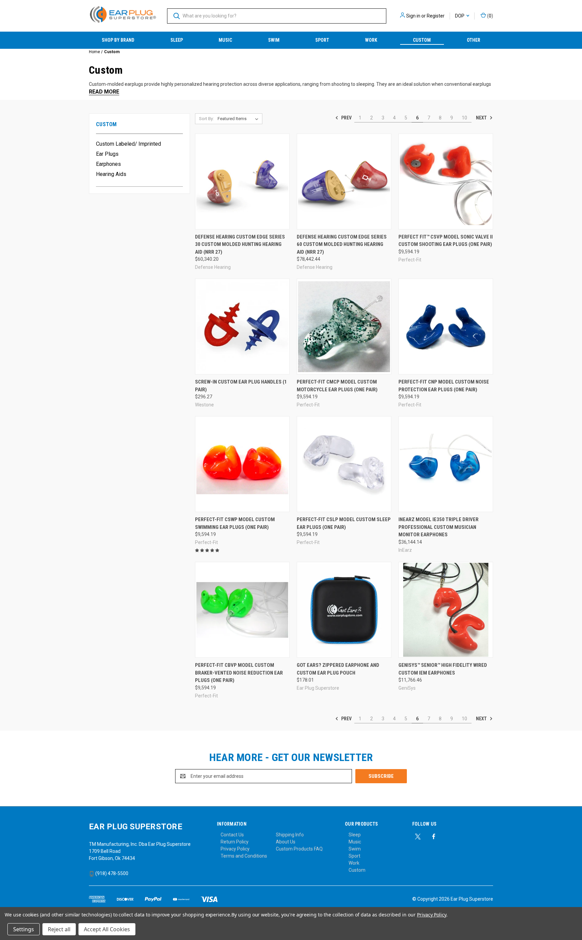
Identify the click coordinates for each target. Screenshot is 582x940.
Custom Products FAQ (299, 849)
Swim (274, 40)
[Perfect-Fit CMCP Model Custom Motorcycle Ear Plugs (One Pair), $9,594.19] (344, 326)
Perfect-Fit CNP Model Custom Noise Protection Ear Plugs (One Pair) (443, 386)
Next (482, 117)
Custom (422, 40)
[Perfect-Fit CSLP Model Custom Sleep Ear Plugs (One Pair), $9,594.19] (344, 464)
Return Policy (235, 841)
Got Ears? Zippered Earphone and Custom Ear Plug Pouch (338, 669)
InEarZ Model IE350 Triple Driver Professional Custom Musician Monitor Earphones (438, 527)
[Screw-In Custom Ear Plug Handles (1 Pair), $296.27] (242, 326)
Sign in (413, 16)
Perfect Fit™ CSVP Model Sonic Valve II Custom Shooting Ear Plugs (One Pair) (445, 241)
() (489, 16)
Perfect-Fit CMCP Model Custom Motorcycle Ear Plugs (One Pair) (337, 386)
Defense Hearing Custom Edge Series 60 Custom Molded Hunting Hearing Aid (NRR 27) (342, 244)
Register (436, 16)
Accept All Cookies (107, 929)
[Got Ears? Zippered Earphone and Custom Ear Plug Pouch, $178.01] (344, 609)
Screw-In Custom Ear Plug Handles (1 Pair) (241, 386)
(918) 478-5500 (111, 873)
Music (225, 40)
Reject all (59, 929)
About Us (285, 841)
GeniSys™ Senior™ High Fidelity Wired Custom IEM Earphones (442, 669)
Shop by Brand (118, 40)
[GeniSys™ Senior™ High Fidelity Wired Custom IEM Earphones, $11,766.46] (446, 609)
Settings (23, 929)
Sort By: (206, 118)
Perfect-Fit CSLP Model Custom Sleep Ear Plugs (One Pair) (344, 523)
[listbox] (239, 119)
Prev (346, 117)
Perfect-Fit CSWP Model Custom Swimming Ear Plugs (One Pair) (235, 523)
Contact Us (232, 834)
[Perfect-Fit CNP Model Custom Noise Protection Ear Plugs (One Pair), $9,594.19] (446, 326)
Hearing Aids (111, 174)
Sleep (176, 40)
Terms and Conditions (244, 856)
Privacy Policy (235, 849)
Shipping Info (290, 834)
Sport (322, 40)
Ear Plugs (107, 154)
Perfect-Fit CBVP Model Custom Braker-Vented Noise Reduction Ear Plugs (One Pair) (239, 672)
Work (371, 40)
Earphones (108, 164)
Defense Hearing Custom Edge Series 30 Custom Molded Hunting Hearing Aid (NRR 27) (240, 244)
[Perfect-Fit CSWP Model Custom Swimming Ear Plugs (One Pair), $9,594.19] (242, 464)
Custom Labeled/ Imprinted (128, 144)
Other (473, 40)
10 (464, 117)
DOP (460, 16)
